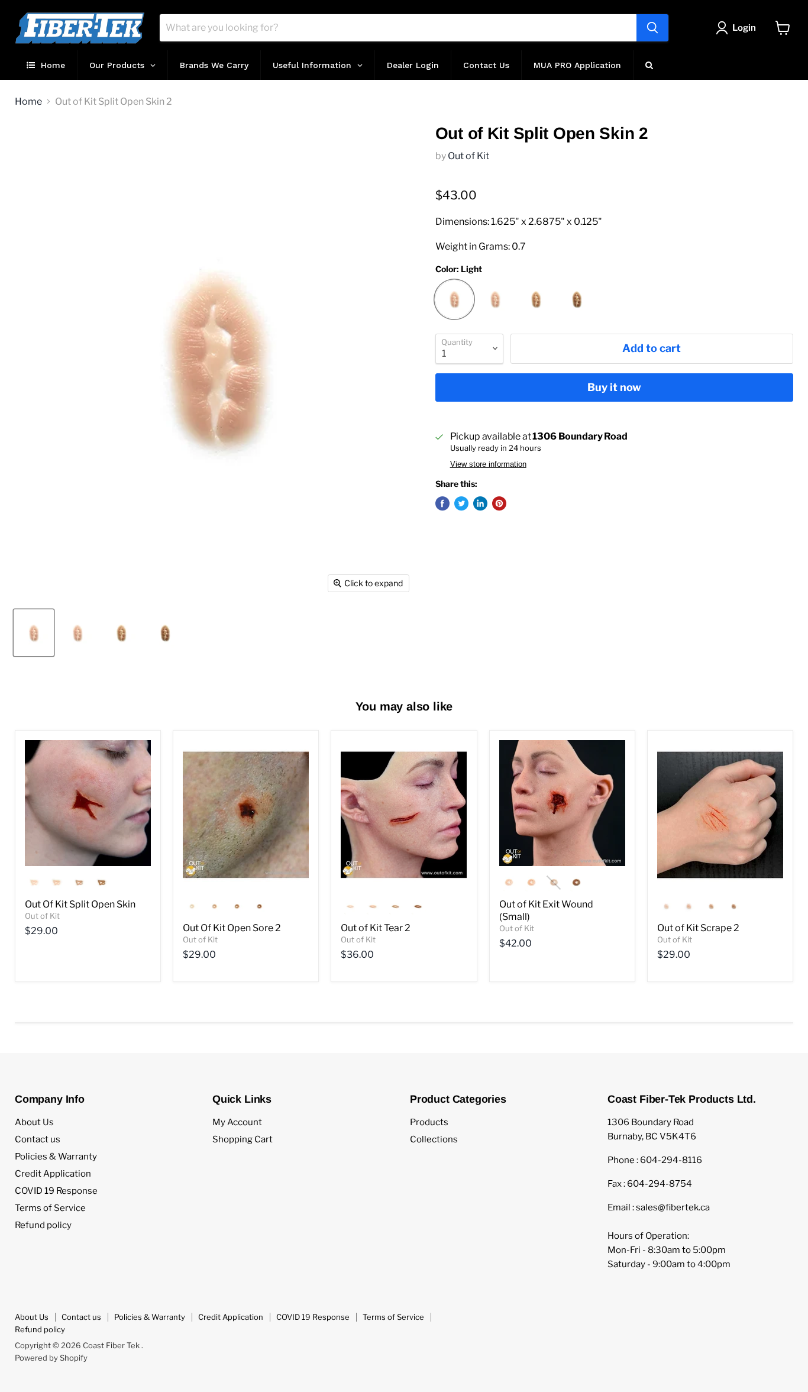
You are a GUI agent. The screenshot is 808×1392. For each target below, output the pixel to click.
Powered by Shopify (51, 1357)
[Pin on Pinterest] (499, 503)
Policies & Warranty (56, 1156)
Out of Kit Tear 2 (376, 928)
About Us (34, 1122)
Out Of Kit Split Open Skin (80, 904)
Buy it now (614, 387)
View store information (488, 464)
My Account (237, 1122)
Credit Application (53, 1173)
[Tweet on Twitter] (461, 503)
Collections (434, 1139)
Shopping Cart (242, 1139)
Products (429, 1122)
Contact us (37, 1139)
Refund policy (43, 1225)
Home (28, 101)
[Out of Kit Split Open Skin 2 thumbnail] (34, 632)
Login (744, 27)
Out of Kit (468, 156)
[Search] (652, 27)
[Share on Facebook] (442, 503)
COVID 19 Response (56, 1191)
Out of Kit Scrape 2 (698, 928)
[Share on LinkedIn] (480, 503)
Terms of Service (50, 1208)
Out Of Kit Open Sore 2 (232, 928)
